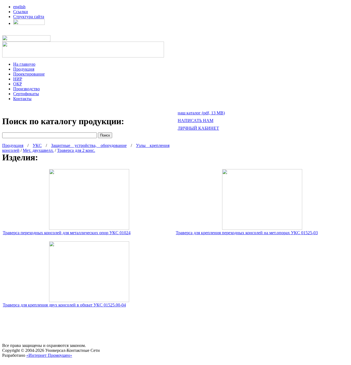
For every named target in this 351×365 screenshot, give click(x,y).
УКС (37, 145)
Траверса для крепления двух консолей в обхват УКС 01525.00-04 (64, 305)
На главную (24, 64)
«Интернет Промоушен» (49, 355)
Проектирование (29, 74)
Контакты (22, 98)
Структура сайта (28, 16)
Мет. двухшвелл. (38, 150)
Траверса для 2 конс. (76, 150)
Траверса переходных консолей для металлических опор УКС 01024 (67, 232)
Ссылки (20, 11)
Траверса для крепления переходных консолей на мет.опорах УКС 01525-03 (247, 232)
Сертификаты (26, 93)
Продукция (23, 69)
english (19, 6)
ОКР (17, 84)
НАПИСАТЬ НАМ (195, 120)
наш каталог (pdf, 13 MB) (201, 113)
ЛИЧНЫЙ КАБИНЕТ (198, 128)
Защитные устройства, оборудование (88, 145)
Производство (26, 88)
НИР (17, 79)
